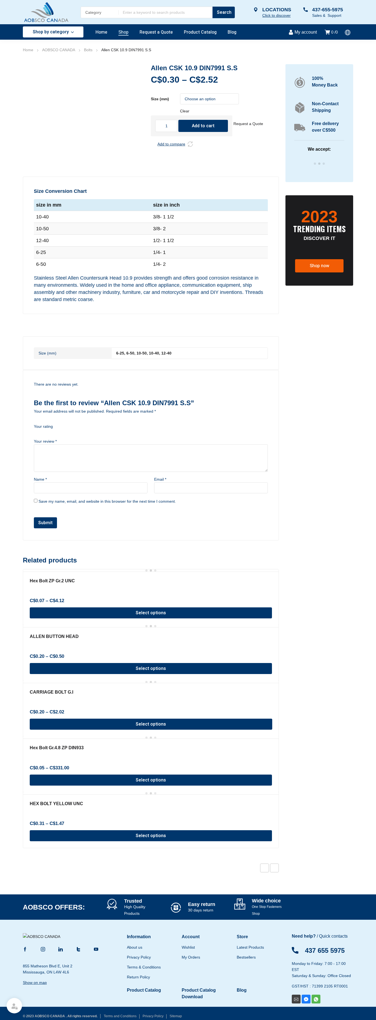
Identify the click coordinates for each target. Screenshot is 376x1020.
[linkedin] (60, 948)
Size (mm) (160, 99)
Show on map (35, 982)
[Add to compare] (190, 144)
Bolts (88, 50)
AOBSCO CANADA (58, 50)
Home (28, 50)
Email (160, 479)
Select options (151, 613)
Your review (45, 441)
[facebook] (25, 948)
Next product (274, 868)
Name (40, 479)
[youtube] (96, 948)
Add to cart (203, 126)
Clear (184, 111)
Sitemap (176, 1016)
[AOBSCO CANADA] (46, 12)
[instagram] (43, 948)
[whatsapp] (316, 999)
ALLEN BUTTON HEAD (54, 636)
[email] (296, 999)
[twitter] (78, 948)
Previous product (264, 868)
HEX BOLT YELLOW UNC (56, 803)
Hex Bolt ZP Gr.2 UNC (52, 580)
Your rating (43, 426)
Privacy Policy (153, 1016)
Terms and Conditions (120, 1016)
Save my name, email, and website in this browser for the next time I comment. (107, 501)
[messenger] (306, 999)
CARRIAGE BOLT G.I (51, 692)
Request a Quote (248, 123)
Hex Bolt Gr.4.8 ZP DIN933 (57, 747)
